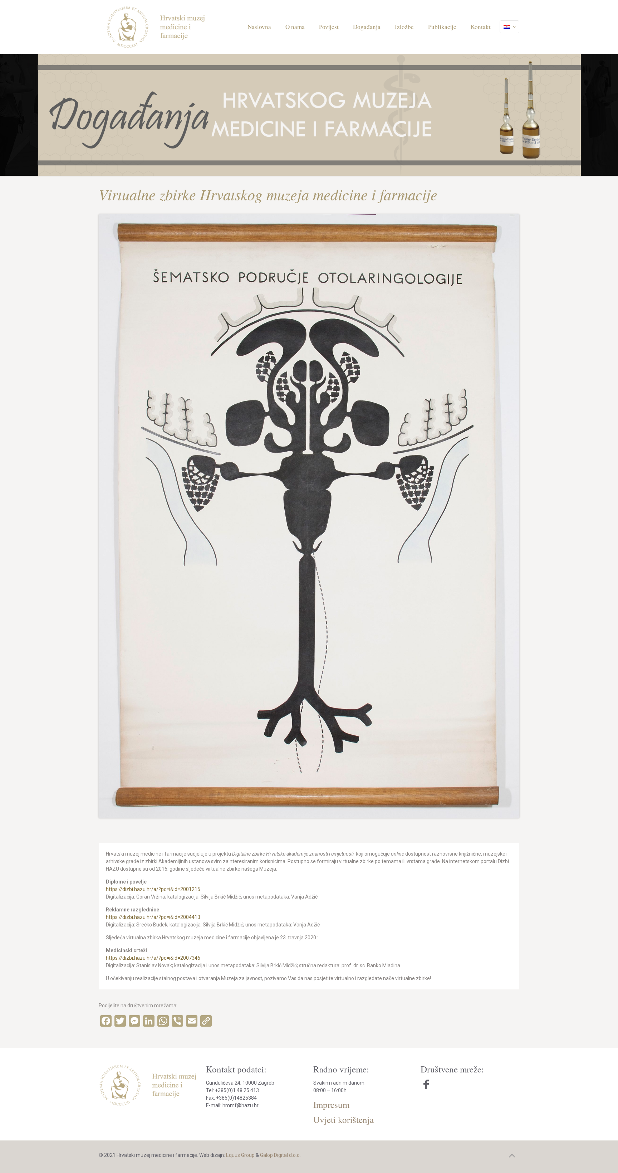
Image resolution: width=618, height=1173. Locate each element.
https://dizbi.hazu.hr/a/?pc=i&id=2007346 (153, 958)
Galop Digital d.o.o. (280, 1155)
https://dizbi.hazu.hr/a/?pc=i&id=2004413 (153, 917)
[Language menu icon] (509, 26)
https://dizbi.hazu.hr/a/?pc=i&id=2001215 (153, 889)
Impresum (331, 1104)
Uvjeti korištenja (343, 1119)
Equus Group (240, 1155)
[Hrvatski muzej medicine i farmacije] (156, 27)
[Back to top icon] (511, 1155)
